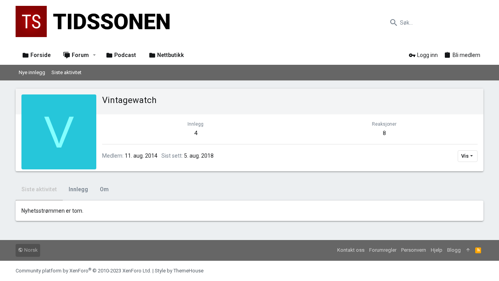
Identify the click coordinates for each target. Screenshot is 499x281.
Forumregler (382, 250)
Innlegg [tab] (78, 189)
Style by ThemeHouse (179, 271)
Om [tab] (104, 189)
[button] (94, 55)
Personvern (413, 250)
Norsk (30, 250)
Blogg (454, 250)
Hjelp (436, 250)
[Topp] (468, 250)
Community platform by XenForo (83, 271)
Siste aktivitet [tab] (39, 189)
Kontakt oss (351, 250)
